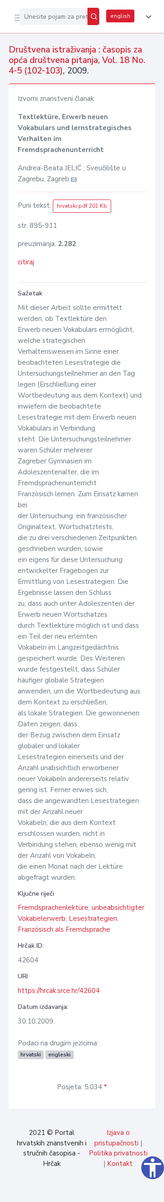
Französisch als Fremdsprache (64, 929)
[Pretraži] (93, 16)
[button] (147, 17)
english (120, 16)
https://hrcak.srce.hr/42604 (59, 990)
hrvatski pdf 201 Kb (82, 206)
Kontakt (120, 1163)
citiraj (26, 262)
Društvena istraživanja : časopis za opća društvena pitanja (75, 55)
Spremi (87, 1190)
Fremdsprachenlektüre (53, 907)
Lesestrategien (93, 918)
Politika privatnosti (118, 1153)
